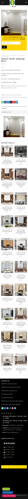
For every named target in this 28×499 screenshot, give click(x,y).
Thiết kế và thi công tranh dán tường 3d (12, 401)
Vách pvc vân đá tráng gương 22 (7, 276)
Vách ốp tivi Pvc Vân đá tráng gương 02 (7, 230)
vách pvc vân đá (12, 97)
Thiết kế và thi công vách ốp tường (10, 387)
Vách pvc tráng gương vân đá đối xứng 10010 (20, 277)
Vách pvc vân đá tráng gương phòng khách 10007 (21, 324)
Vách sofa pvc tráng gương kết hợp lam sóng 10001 (7, 161)
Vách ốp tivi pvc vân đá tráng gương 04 (7, 299)
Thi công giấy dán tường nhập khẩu (11, 404)
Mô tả (4, 108)
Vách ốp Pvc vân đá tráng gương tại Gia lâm (21, 370)
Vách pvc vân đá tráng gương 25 (7, 369)
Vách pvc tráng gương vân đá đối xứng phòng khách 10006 (21, 300)
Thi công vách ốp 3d (6, 394)
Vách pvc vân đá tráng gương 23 (21, 253)
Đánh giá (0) (6, 112)
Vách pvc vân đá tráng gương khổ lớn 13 (7, 254)
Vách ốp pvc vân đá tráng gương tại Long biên (21, 184)
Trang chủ (4, 55)
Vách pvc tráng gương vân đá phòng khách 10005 (21, 231)
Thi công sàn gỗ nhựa (7, 397)
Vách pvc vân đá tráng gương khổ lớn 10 (21, 161)
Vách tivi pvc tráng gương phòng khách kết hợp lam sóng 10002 (7, 185)
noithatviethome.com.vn (9, 429)
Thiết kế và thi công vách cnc (9, 390)
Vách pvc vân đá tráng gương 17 (21, 346)
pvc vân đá (5, 97)
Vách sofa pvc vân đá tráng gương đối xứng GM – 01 (7, 208)
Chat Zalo (6, 489)
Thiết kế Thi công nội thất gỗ (9, 383)
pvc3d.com (19, 429)
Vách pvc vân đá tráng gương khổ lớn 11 (7, 324)
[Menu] (2, 2)
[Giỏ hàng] (25, 2)
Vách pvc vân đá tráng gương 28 (21, 207)
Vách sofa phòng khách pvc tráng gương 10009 (7, 347)
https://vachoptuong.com (14, 428)
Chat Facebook (7, 492)
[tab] (14, 108)
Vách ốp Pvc (13, 55)
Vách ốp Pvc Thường (16, 94)
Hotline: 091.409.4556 (9, 495)
